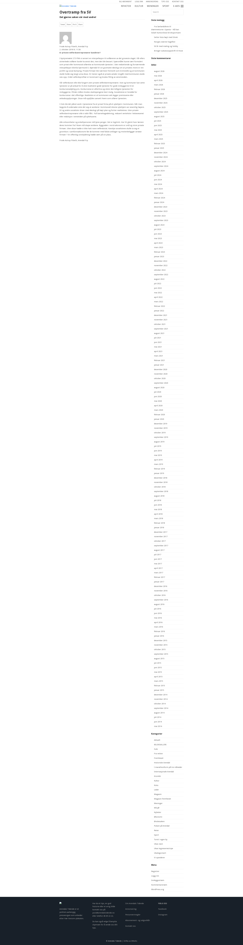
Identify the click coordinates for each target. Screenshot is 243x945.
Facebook (162, 909)
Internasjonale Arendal (164, 772)
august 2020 (159, 387)
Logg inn (155, 876)
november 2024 (160, 157)
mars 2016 (158, 627)
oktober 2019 (160, 432)
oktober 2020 (160, 378)
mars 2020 (158, 410)
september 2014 (161, 708)
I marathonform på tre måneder (168, 767)
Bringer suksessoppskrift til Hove (168, 51)
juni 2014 (158, 722)
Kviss (156, 785)
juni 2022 (158, 288)
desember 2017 (160, 532)
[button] (183, 6)
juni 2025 (158, 125)
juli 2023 (157, 229)
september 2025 (161, 112)
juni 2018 (158, 505)
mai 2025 (158, 130)
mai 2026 (158, 76)
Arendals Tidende (115, 941)
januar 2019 (159, 473)
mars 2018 (158, 518)
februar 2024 (159, 198)
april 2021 (158, 351)
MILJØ (156, 808)
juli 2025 (157, 121)
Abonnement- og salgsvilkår (137, 920)
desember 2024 (160, 152)
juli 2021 (157, 338)
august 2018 (159, 496)
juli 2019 (157, 446)
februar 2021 (159, 360)
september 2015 (161, 654)
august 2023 (159, 225)
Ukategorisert (160, 853)
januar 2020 (159, 419)
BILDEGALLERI (160, 744)
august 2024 (159, 171)
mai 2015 (158, 672)
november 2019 (160, 428)
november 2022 (160, 265)
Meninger (158, 803)
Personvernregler (132, 915)
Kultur (156, 781)
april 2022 (158, 297)
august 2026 (159, 71)
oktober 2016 (160, 595)
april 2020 (158, 405)
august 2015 (159, 658)
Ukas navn (158, 844)
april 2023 (158, 243)
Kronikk (157, 776)
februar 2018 (159, 523)
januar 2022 (159, 311)
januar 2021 (159, 365)
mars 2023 (158, 247)
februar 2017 (159, 577)
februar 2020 (159, 414)
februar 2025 (159, 143)
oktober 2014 (160, 704)
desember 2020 (160, 369)
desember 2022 (160, 261)
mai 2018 (158, 509)
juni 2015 (158, 667)
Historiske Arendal (162, 763)
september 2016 (161, 600)
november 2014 (160, 699)
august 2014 (159, 713)
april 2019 (158, 460)
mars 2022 (158, 301)
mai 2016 (158, 618)
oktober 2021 (160, 324)
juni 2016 (158, 613)
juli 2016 (157, 609)
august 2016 (159, 604)
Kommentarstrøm (159, 885)
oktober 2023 (160, 216)
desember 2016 (160, 586)
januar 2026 (159, 94)
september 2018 (161, 491)
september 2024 (161, 166)
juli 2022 (157, 283)
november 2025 (160, 103)
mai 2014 (158, 726)
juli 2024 (157, 175)
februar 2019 (159, 469)
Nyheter (157, 812)
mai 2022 (158, 292)
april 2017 (158, 568)
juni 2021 (158, 342)
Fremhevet (158, 758)
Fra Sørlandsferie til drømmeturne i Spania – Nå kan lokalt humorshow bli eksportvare (166, 29)
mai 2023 (158, 238)
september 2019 (161, 437)
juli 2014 (157, 717)
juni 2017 (158, 559)
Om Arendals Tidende (134, 903)
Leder (156, 790)
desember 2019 (160, 424)
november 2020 (160, 374)
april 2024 (158, 189)
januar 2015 (159, 690)
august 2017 (159, 550)
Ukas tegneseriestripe (163, 848)
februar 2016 (159, 631)
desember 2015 (160, 640)
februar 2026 (159, 89)
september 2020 (161, 383)
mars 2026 (158, 85)
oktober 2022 (160, 270)
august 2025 (159, 116)
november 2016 (160, 591)
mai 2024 (158, 184)
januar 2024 (159, 202)
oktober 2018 (160, 487)
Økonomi (158, 817)
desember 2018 (160, 478)
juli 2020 (157, 392)
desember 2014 (160, 695)
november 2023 (160, 211)
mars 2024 (158, 193)
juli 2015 (157, 663)
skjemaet (96, 925)
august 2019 (159, 442)
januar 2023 (159, 256)
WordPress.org (157, 889)
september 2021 (161, 329)
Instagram (162, 915)
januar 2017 (159, 582)
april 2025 (158, 134)
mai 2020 (158, 401)
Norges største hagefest (164, 42)
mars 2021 (158, 356)
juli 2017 (157, 554)
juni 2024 (158, 180)
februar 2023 (159, 252)
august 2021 (159, 333)
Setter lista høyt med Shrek (166, 37)
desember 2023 (160, 207)
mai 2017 (158, 564)
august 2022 (159, 279)
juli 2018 (157, 500)
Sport (156, 835)
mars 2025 (158, 139)
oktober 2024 (160, 161)
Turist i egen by (160, 839)
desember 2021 (160, 315)
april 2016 (158, 622)
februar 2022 (159, 306)
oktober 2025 (160, 107)
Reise (156, 830)
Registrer (155, 871)
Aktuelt (157, 740)
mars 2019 (158, 464)
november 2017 (160, 536)
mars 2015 (158, 681)
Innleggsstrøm (157, 880)
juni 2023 (158, 234)
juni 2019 (158, 451)
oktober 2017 (160, 541)
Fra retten (158, 753)
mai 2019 (158, 455)
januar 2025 (159, 148)
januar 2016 (159, 636)
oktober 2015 (160, 649)
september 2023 (161, 220)
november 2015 (160, 645)
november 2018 (160, 482)
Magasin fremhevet (162, 799)
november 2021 (160, 320)
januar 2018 (159, 527)
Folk (156, 749)
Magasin (157, 794)
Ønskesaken (159, 821)
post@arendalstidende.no (103, 913)
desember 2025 (160, 98)
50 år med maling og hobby (166, 46)
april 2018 (158, 514)
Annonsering (130, 909)
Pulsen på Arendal (161, 826)
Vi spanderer (159, 857)
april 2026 (158, 80)
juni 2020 (158, 396)
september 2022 (161, 274)
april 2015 (158, 676)
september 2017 (161, 545)
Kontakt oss (130, 926)
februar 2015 (159, 685)
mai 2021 (158, 347)
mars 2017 (158, 572)
